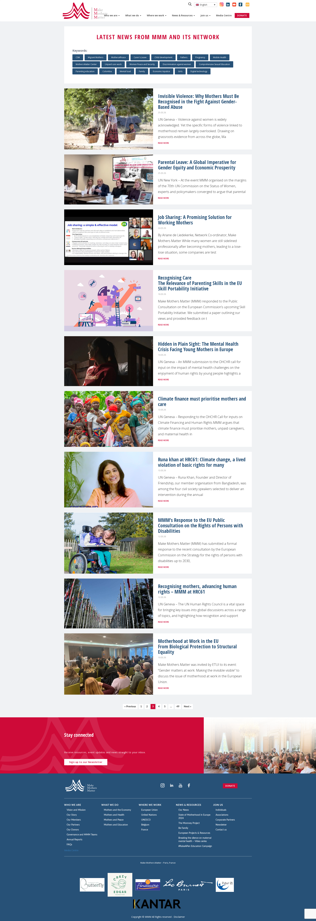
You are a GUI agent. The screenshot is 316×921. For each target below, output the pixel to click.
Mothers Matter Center (86, 64)
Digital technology (198, 71)
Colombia (107, 71)
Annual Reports (74, 840)
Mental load (125, 71)
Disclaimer (179, 916)
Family (142, 71)
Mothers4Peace (118, 57)
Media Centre (224, 15)
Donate (230, 785)
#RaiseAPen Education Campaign (195, 846)
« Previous (130, 706)
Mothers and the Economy (117, 810)
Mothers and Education (116, 825)
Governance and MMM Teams (82, 835)
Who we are (111, 15)
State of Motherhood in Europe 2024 (194, 816)
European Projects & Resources (194, 833)
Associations (222, 815)
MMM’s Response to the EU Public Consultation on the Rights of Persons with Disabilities (200, 525)
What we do (132, 15)
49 (177, 706)
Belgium (145, 825)
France (144, 830)
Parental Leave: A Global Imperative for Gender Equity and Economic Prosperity (197, 165)
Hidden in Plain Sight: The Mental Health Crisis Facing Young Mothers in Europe (198, 346)
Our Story (72, 815)
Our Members (74, 820)
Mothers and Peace (113, 820)
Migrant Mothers (95, 57)
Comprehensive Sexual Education (214, 64)
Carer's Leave (140, 57)
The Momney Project (189, 823)
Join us (204, 15)
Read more (163, 143)
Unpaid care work (113, 64)
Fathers (183, 57)
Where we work (156, 15)
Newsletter (221, 825)
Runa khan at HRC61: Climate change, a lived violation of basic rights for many (202, 462)
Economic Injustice (161, 71)
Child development (163, 57)
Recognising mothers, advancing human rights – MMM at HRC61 (197, 589)
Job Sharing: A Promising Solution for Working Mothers (195, 220)
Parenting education (85, 71)
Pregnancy (200, 57)
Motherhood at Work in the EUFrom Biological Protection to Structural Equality (197, 646)
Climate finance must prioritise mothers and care (202, 401)
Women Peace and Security (142, 64)
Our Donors (73, 830)
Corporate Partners (225, 820)
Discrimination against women (177, 64)
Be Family (183, 828)
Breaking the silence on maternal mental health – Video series (194, 839)
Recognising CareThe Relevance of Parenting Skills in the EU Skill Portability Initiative (200, 283)
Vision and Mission (76, 810)
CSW (78, 57)
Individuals (221, 810)
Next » (187, 706)
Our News (183, 810)
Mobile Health (219, 57)
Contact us (221, 830)
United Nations (149, 815)
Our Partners (73, 825)
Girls (180, 71)
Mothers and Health (114, 815)
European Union (149, 810)
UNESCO (146, 820)
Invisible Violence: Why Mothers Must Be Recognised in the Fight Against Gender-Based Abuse (198, 101)
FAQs (69, 844)
